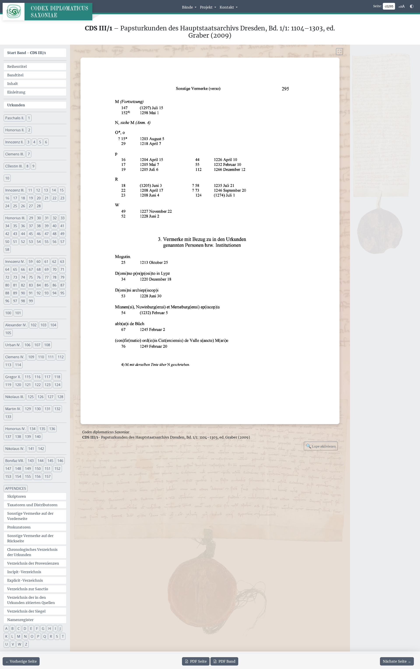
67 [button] (31, 269)
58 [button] (7, 249)
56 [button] (54, 241)
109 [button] (31, 357)
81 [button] (15, 285)
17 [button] (15, 198)
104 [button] (53, 325)
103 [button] (43, 325)
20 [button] (39, 198)
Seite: (377, 6)
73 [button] (15, 277)
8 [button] (27, 166)
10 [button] (7, 178)
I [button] (55, 628)
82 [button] (23, 285)
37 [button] (31, 225)
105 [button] (8, 332)
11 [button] (30, 190)
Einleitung (16, 92)
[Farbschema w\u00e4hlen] (411, 6)
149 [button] (28, 468)
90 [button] (23, 293)
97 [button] (15, 301)
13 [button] (46, 190)
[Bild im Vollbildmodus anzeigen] (339, 51)
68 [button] (39, 269)
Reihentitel (17, 66)
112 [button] (61, 357)
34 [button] (7, 225)
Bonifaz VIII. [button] (14, 460)
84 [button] (39, 285)
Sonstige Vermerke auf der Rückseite (30, 538)
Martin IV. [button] (13, 408)
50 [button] (7, 241)
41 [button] (62, 225)
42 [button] (7, 233)
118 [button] (57, 376)
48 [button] (54, 233)
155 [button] (28, 476)
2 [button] (29, 130)
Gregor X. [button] (13, 376)
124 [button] (57, 384)
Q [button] (44, 636)
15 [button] (62, 190)
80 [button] (7, 285)
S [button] (57, 636)
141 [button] (31, 448)
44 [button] (23, 233)
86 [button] (54, 285)
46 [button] (39, 233)
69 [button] (47, 269)
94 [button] (54, 293)
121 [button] (28, 384)
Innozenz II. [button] (14, 142)
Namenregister (20, 620)
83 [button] (31, 285)
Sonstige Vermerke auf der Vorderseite (30, 516)
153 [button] (8, 476)
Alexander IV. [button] (16, 325)
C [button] (19, 628)
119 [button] (8, 384)
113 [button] (8, 364)
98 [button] (23, 301)
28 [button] (39, 206)
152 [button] (57, 468)
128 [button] (60, 396)
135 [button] (42, 428)
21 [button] (47, 198)
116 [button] (37, 376)
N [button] (25, 636)
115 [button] (28, 376)
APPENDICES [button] (15, 488)
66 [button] (23, 269)
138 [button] (18, 436)
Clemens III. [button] (14, 154)
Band (227, 661)
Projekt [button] (207, 7)
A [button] (6, 628)
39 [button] (47, 225)
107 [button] (37, 344)
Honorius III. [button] (15, 218)
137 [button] (8, 436)
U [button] (6, 644)
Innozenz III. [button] (14, 190)
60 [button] (38, 261)
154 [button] (18, 476)
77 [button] (47, 277)
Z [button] (26, 644)
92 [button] (39, 293)
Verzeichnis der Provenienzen (33, 563)
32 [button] (55, 218)
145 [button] (50, 460)
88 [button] (7, 293)
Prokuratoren (19, 527)
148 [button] (18, 468)
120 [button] (18, 384)
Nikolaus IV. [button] (14, 448)
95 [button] (62, 293)
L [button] (12, 636)
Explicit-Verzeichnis (25, 580)
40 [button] (54, 225)
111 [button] (51, 357)
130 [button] (38, 408)
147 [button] (8, 468)
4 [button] (34, 142)
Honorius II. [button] (14, 130)
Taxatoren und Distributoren (32, 505)
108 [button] (47, 344)
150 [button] (38, 468)
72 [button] (7, 277)
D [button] (25, 628)
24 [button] (7, 206)
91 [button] (31, 293)
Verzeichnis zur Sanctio (27, 589)
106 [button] (27, 344)
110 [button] (41, 357)
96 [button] (7, 301)
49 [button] (62, 233)
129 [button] (28, 408)
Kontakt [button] (227, 7)
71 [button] (62, 269)
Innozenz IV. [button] (15, 261)
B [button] (12, 628)
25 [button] (15, 206)
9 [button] (33, 166)
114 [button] (18, 364)
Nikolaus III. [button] (14, 396)
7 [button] (29, 154)
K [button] (6, 636)
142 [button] (41, 448)
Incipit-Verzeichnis (24, 572)
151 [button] (48, 468)
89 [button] (15, 293)
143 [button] (31, 460)
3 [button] (28, 142)
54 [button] (39, 241)
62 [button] (54, 261)
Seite (198, 661)
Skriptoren (16, 496)
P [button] (38, 636)
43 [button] (15, 233)
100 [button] (8, 313)
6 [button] (46, 142)
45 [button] (31, 233)
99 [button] (31, 301)
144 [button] (41, 460)
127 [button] (50, 396)
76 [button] (39, 277)
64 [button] (7, 269)
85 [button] (47, 285)
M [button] (18, 636)
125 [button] (31, 396)
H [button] (49, 628)
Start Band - (26, 53)
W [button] (19, 644)
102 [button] (34, 325)
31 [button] (47, 218)
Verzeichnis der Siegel (26, 611)
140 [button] (38, 436)
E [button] (31, 628)
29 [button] (31, 218)
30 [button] (39, 218)
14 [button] (54, 190)
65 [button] (15, 269)
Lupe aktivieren (321, 446)
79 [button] (62, 277)
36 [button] (23, 225)
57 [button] (62, 241)
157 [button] (48, 476)
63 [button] (62, 261)
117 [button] (47, 376)
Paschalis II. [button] (14, 118)
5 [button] (40, 142)
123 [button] (48, 384)
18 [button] (23, 198)
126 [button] (41, 396)
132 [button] (57, 408)
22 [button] (54, 198)
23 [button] (62, 198)
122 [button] (38, 384)
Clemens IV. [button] (14, 357)
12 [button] (38, 190)
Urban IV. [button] (13, 344)
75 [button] (31, 277)
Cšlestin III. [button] (14, 166)
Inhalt (12, 83)
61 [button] (46, 261)
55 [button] (47, 241)
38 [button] (39, 225)
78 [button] (54, 277)
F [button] (37, 628)
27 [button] (31, 206)
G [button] (43, 628)
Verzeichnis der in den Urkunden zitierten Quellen (31, 600)
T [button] (63, 636)
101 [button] (18, 313)
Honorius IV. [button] (15, 428)
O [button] (32, 636)
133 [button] (8, 416)
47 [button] (47, 233)
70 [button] (54, 269)
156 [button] (38, 476)
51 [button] (15, 241)
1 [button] (29, 118)
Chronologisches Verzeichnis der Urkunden (32, 552)
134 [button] (32, 428)
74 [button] (23, 277)
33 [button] (63, 218)
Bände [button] (188, 7)
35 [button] (15, 225)
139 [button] (28, 436)
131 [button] (48, 408)
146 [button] (60, 460)
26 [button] (23, 206)
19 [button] (31, 198)
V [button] (13, 644)
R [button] (51, 636)
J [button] (60, 628)
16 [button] (7, 198)
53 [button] (31, 241)
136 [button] (52, 428)
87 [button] (62, 285)
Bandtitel (15, 75)
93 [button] (47, 293)
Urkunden (16, 105)
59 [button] (31, 261)
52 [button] (23, 241)
